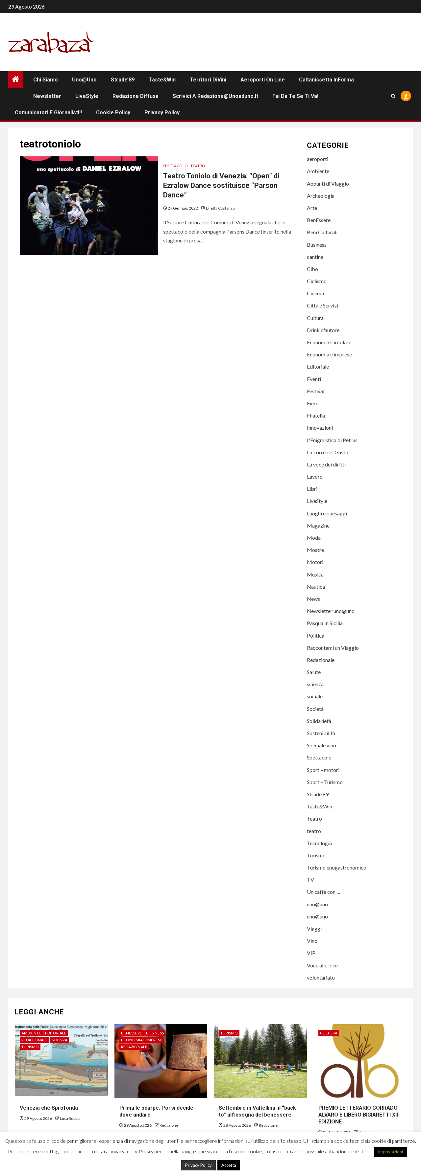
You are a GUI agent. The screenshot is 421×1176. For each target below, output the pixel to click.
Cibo (312, 269)
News (313, 599)
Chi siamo (45, 80)
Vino (312, 941)
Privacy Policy (162, 112)
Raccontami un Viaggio (333, 648)
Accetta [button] (228, 1165)
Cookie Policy (113, 112)
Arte (312, 208)
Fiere (312, 403)
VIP (311, 953)
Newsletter (47, 96)
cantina (315, 257)
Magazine (318, 525)
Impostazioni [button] (390, 1151)
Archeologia (320, 195)
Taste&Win (162, 80)
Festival (315, 391)
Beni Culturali (322, 232)
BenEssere (319, 220)
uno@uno (84, 80)
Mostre (315, 550)
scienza (315, 684)
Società (315, 709)
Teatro (197, 165)
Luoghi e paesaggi (327, 513)
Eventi (314, 379)
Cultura (315, 318)
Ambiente (318, 171)
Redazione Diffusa (135, 96)
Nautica (316, 586)
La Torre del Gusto (327, 452)
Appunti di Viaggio (328, 183)
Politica (315, 635)
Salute (314, 672)
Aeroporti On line (262, 80)
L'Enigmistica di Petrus (332, 440)
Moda (314, 537)
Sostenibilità (321, 733)
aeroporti (317, 159)
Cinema (315, 293)
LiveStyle (86, 96)
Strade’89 (123, 80)
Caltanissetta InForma (326, 80)
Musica (315, 574)
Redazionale (320, 660)
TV (310, 879)
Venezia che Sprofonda (49, 1108)
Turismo (316, 855)
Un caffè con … (323, 892)
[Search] (393, 96)
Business (317, 244)
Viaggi (314, 928)
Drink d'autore (323, 330)
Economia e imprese (329, 354)
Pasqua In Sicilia (325, 623)
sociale (315, 696)
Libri (312, 489)
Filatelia (316, 415)
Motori (315, 562)
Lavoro (315, 476)
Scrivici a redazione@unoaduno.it (215, 96)
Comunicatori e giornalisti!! (48, 112)
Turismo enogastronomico (336, 867)
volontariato (321, 977)
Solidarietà (319, 721)
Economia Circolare (329, 342)
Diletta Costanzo (220, 208)
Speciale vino (321, 745)
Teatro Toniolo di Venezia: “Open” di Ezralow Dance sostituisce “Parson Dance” (221, 185)
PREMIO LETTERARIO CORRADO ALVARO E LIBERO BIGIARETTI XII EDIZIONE (358, 1115)
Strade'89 (318, 794)
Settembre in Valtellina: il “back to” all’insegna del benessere (257, 1111)
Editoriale (318, 366)
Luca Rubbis (70, 1118)
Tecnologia (319, 843)
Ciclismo (317, 281)
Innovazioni (320, 427)
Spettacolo (175, 165)
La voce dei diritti (326, 464)
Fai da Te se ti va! (295, 96)
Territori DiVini (208, 80)
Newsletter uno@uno (331, 611)
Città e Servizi (322, 305)
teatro (314, 831)
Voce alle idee (322, 965)
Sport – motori (323, 770)
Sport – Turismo (325, 782)
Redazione (169, 1125)
